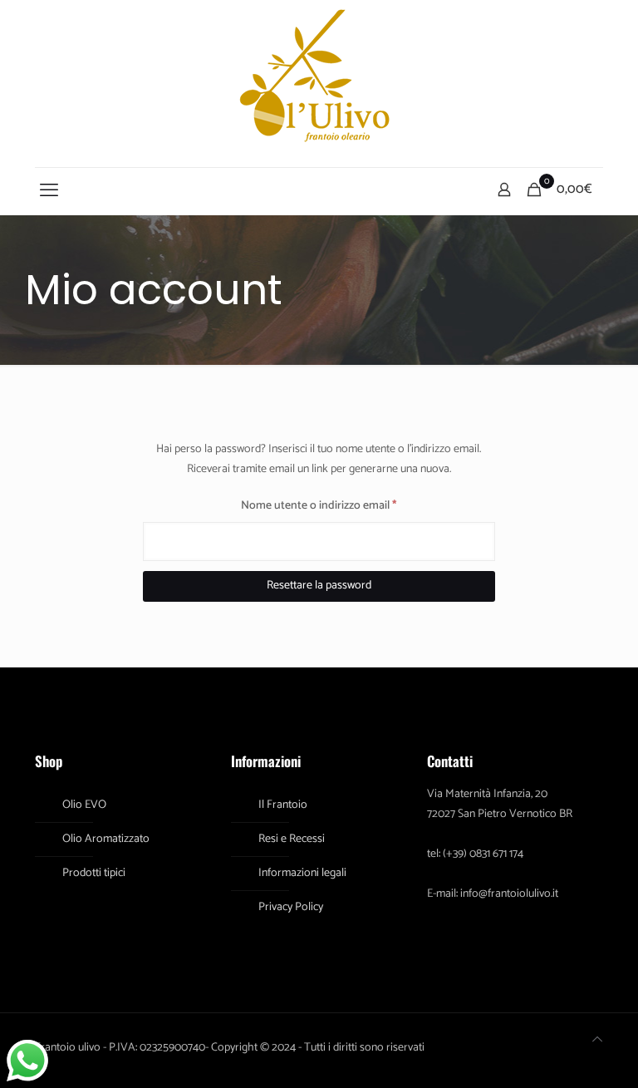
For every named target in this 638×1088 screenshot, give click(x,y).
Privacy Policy (290, 907)
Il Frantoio (282, 805)
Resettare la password (319, 585)
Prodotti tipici (93, 873)
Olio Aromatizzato (106, 839)
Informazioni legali (302, 873)
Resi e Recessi (291, 839)
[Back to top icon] (597, 1041)
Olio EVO (84, 805)
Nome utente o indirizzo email (341, 505)
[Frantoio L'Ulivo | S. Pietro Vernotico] (319, 83)
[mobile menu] (49, 191)
